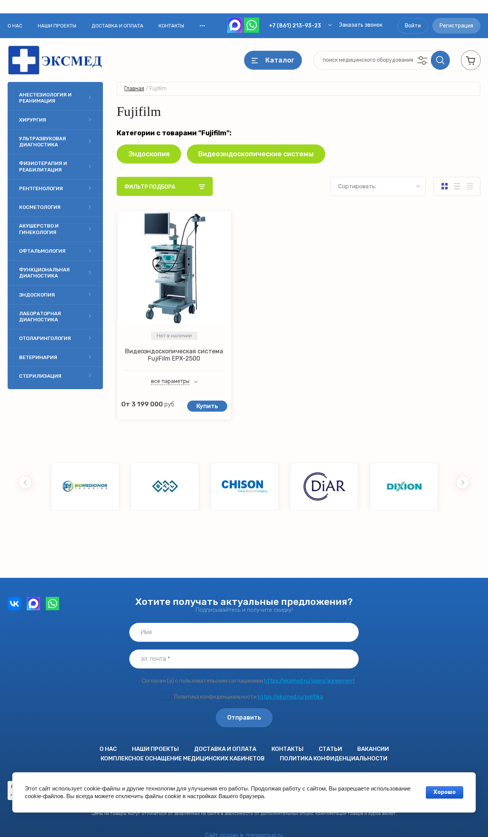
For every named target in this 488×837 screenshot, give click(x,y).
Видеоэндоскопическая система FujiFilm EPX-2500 (174, 355)
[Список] (457, 186)
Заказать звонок (360, 25)
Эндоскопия (37, 295)
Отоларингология (45, 338)
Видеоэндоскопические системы (256, 154)
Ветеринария (38, 357)
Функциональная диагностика (44, 273)
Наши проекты (57, 26)
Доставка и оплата (117, 26)
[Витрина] (444, 186)
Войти (413, 25)
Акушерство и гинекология (39, 229)
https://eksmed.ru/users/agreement (309, 681)
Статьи (330, 749)
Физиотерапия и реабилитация (43, 166)
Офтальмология (42, 251)
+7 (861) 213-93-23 (295, 25)
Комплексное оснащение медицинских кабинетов (183, 758)
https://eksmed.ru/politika (290, 697)
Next (462, 482)
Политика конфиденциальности (333, 758)
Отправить (244, 717)
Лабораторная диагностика (40, 316)
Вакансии (373, 749)
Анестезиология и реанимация (45, 98)
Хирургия (32, 120)
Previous (25, 482)
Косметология (40, 207)
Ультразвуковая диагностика (42, 142)
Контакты (171, 26)
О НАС (15, 26)
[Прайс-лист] (469, 186)
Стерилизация (40, 376)
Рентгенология (41, 188)
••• (202, 25)
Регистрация (456, 25)
